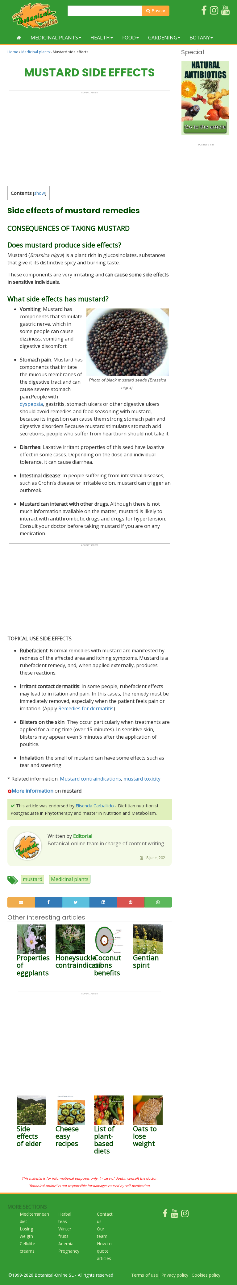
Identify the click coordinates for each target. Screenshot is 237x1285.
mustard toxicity (141, 778)
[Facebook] (165, 1215)
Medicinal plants (54, 37)
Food (129, 37)
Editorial (82, 836)
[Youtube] (174, 1215)
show (39, 193)
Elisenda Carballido (95, 806)
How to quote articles (104, 1251)
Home (12, 52)
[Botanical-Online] (35, 15)
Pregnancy (68, 1251)
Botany (199, 37)
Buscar (157, 11)
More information (32, 790)
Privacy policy (174, 1275)
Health (100, 37)
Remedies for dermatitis (86, 708)
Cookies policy (206, 1275)
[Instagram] (185, 1215)
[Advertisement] (89, 137)
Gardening (162, 37)
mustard (32, 879)
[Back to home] (19, 37)
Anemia (65, 1243)
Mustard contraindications (90, 778)
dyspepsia (31, 404)
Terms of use (144, 1275)
